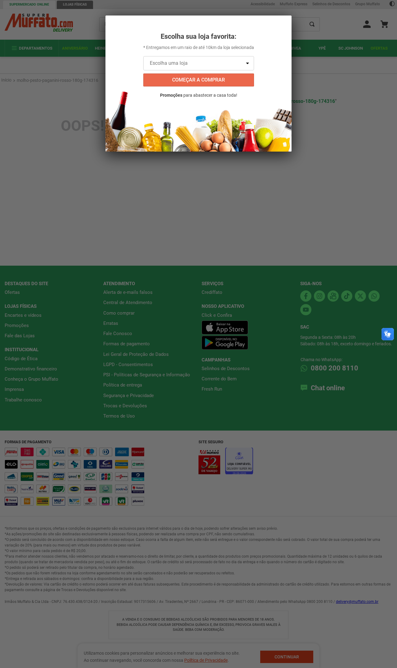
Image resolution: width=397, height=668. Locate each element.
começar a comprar (198, 80)
